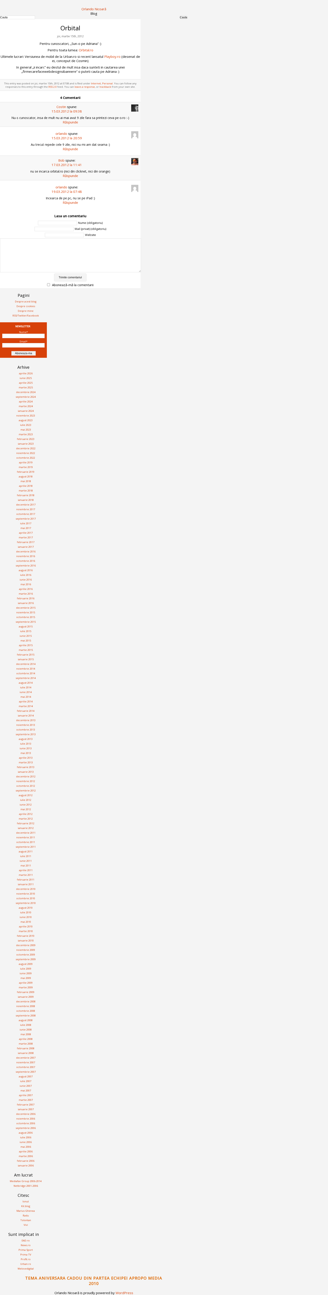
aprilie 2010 (26, 926)
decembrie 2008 (25, 1001)
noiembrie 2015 (25, 612)
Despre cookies (26, 306)
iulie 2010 (25, 912)
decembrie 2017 (25, 504)
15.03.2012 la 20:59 (67, 138)
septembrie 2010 (26, 903)
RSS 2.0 (52, 86)
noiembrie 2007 (25, 1062)
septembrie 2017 (26, 518)
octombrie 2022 (25, 457)
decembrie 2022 (25, 448)
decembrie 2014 (25, 664)
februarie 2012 (25, 823)
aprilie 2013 (26, 757)
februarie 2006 (25, 1160)
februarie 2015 (25, 654)
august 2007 (26, 1076)
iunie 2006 (26, 1142)
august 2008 (26, 1020)
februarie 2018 (25, 495)
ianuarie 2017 (26, 546)
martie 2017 (26, 537)
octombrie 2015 (25, 617)
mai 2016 (26, 584)
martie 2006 (26, 1156)
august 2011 (26, 851)
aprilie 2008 (26, 1039)
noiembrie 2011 (25, 837)
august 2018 (26, 476)
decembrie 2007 (25, 1057)
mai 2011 (26, 865)
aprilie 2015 (26, 645)
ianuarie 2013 (26, 771)
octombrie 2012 (25, 785)
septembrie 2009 (26, 959)
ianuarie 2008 (26, 1053)
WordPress (124, 1293)
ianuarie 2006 (26, 1165)
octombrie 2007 (25, 1067)
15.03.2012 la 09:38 (67, 111)
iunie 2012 (26, 804)
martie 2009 (26, 987)
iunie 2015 (26, 635)
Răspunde (70, 122)
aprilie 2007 (26, 1095)
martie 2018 (26, 490)
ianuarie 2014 (26, 715)
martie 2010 (26, 931)
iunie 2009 (26, 973)
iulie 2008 (25, 1024)
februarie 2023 (25, 439)
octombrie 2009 (25, 954)
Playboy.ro (112, 56)
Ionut (26, 1201)
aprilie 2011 (26, 870)
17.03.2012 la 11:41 (67, 164)
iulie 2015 (25, 631)
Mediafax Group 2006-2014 (26, 1181)
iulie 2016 (25, 575)
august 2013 (26, 739)
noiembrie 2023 (25, 415)
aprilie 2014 (26, 701)
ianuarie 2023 (26, 443)
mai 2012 (26, 809)
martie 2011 (26, 875)
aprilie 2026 (26, 373)
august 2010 (26, 907)
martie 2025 (26, 387)
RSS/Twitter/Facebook (25, 315)
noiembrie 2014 (25, 668)
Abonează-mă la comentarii (72, 285)
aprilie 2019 (26, 462)
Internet (96, 83)
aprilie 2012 (26, 814)
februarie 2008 (25, 1048)
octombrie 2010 (25, 898)
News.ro (26, 1245)
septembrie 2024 (26, 396)
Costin (61, 106)
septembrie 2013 (26, 734)
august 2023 (26, 420)
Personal (107, 83)
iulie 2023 (25, 425)
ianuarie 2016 (26, 603)
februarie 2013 (25, 767)
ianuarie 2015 (26, 659)
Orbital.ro (86, 50)
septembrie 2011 (26, 846)
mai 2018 (26, 481)
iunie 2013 (26, 748)
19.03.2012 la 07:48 (67, 191)
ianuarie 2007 (26, 1109)
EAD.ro (26, 1240)
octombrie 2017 (25, 514)
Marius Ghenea (26, 1210)
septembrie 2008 (26, 1015)
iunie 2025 (26, 378)
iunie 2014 (26, 692)
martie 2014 (26, 706)
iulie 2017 (25, 523)
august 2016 (26, 570)
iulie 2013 (25, 743)
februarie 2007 (25, 1104)
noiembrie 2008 (25, 1006)
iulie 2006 (25, 1137)
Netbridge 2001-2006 (26, 1185)
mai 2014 (26, 696)
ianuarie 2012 (26, 828)
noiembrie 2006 (25, 1118)
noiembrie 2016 (25, 556)
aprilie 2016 (26, 589)
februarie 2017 (25, 542)
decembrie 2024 (25, 392)
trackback (105, 86)
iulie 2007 (25, 1081)
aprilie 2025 (26, 382)
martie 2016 (26, 593)
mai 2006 (26, 1146)
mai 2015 (26, 640)
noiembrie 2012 (25, 781)
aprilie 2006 (26, 1151)
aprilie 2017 (26, 532)
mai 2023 (26, 429)
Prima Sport (26, 1249)
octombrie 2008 (25, 1010)
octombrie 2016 (25, 560)
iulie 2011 (25, 856)
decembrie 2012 (25, 776)
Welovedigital (26, 1268)
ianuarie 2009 (26, 996)
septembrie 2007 (26, 1071)
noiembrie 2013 (25, 725)
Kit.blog (25, 1206)
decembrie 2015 (25, 607)
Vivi (26, 1224)
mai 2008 (26, 1034)
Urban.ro (25, 1264)
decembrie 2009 (25, 945)
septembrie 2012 (26, 790)
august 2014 (26, 682)
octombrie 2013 (25, 729)
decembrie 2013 (25, 720)
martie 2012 (26, 818)
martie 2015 (26, 650)
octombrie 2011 (25, 842)
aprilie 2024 (26, 401)
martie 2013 (26, 762)
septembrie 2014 (26, 678)
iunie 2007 (26, 1085)
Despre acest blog (25, 301)
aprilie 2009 (26, 982)
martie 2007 (26, 1099)
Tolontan (25, 1220)
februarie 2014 (25, 710)
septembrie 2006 (26, 1128)
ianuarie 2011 (26, 884)
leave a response (85, 86)
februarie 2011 (25, 879)
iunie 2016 (26, 579)
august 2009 (26, 964)
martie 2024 (26, 406)
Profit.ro (26, 1259)
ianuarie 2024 (26, 410)
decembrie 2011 (25, 832)
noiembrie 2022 (25, 453)
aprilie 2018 (26, 485)
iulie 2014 (25, 687)
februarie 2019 (25, 471)
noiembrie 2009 (25, 949)
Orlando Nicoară (93, 9)
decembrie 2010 (25, 889)
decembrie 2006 (25, 1114)
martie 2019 (26, 467)
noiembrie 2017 (25, 509)
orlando (61, 133)
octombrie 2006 (25, 1123)
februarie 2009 (25, 992)
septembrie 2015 (26, 621)
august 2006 (26, 1132)
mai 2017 (26, 528)
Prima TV (25, 1254)
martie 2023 (26, 434)
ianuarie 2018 (26, 500)
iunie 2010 (26, 917)
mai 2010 (26, 921)
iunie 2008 (26, 1029)
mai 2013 (26, 753)
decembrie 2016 (25, 551)
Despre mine (25, 310)
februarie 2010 (25, 935)
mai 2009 (26, 978)
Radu (26, 1215)
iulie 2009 (25, 968)
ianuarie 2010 (26, 940)
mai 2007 (26, 1090)
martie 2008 (26, 1043)
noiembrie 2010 (25, 893)
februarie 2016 (25, 598)
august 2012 (26, 795)
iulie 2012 (25, 800)
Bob (61, 160)
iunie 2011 (26, 860)
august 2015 (26, 626)
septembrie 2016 (26, 565)
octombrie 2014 (25, 673)
